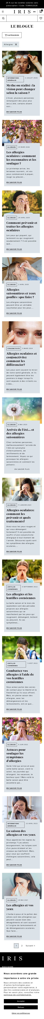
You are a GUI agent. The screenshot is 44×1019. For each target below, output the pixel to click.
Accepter (21, 1001)
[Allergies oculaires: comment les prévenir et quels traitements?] (22, 491)
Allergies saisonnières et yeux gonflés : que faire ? (21, 293)
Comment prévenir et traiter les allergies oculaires (21, 226)
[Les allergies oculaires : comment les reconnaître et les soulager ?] (22, 133)
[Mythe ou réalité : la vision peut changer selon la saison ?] (22, 64)
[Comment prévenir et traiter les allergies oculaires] (22, 203)
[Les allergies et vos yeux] (22, 886)
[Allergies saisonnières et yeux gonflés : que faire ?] (22, 270)
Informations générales (13, 79)
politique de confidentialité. (18, 994)
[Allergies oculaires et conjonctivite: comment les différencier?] (22, 334)
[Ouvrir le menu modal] (2, 11)
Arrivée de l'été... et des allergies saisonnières (20, 433)
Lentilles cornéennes (13, 588)
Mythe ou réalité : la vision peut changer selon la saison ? (20, 89)
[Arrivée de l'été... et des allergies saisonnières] (22, 410)
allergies (12, 147)
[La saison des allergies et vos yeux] (22, 809)
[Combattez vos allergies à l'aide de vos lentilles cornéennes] (22, 649)
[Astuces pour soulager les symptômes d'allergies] (22, 730)
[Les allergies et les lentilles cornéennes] (22, 573)
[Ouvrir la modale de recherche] (3, 18)
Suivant (29, 945)
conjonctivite (14, 348)
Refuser (21, 1007)
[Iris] (22, 11)
